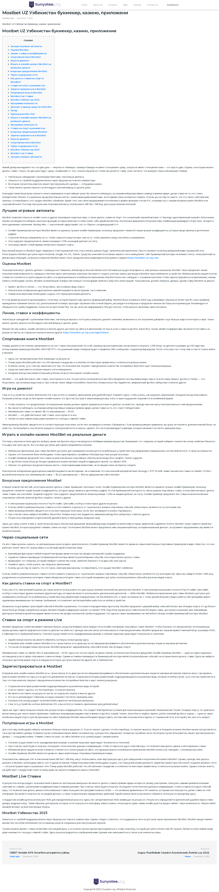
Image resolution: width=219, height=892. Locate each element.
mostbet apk (8, 18)
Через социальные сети (24, 74)
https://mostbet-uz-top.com (143, 257)
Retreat (137, 5)
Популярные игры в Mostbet (26, 92)
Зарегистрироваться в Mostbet (28, 88)
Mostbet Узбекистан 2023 (25, 99)
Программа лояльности (24, 103)
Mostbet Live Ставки (22, 96)
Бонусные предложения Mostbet (29, 71)
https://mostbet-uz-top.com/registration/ (86, 332)
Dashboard (172, 5)
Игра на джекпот (20, 60)
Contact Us (152, 5)
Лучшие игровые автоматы (26, 46)
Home (84, 5)
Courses (112, 5)
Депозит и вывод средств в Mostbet (31, 106)
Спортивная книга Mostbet (26, 56)
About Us (97, 5)
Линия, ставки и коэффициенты (29, 53)
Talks (125, 5)
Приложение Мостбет (23, 113)
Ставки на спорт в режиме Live (28, 85)
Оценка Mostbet (20, 49)
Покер (14, 110)
